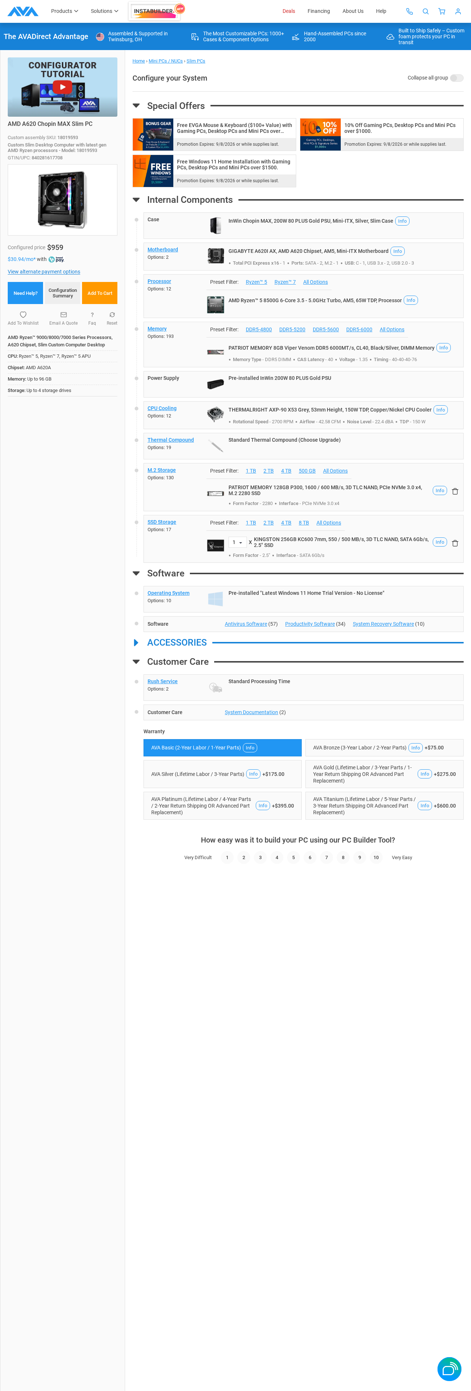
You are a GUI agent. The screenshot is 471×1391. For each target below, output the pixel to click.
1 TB (251, 471)
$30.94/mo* (22, 259)
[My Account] (458, 11)
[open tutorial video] (62, 87)
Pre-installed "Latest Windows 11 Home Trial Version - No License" (307, 593)
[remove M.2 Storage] (455, 491)
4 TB (286, 471)
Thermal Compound (171, 440)
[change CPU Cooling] (303, 415)
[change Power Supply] (303, 384)
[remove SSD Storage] (455, 543)
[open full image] (62, 200)
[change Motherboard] (303, 257)
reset (112, 323)
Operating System (169, 593)
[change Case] (303, 226)
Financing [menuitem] (319, 11)
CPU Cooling (162, 408)
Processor (159, 281)
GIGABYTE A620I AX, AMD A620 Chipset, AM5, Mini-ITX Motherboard (309, 251)
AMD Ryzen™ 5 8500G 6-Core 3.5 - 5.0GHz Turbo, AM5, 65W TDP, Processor (315, 300)
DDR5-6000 (359, 329)
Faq (92, 323)
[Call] (409, 11)
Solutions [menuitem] (101, 11)
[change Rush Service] (303, 687)
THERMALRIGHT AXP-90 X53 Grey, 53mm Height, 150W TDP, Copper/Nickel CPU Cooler (330, 410)
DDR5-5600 (326, 329)
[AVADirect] (23, 11)
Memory (157, 329)
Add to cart (100, 293)
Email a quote (63, 323)
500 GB (307, 471)
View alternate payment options (44, 272)
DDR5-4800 (259, 329)
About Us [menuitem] (353, 11)
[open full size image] (215, 225)
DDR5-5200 (292, 329)
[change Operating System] (303, 599)
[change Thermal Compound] (303, 446)
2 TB (268, 471)
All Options (315, 282)
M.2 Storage (162, 470)
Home (138, 61)
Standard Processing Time (259, 681)
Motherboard (163, 250)
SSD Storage (162, 522)
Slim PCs (196, 61)
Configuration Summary (63, 293)
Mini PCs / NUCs (166, 61)
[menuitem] (157, 11)
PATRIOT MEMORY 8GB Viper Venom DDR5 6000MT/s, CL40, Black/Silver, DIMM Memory (332, 348)
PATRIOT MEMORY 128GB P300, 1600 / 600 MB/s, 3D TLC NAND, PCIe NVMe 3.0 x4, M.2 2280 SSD (325, 490)
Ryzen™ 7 (285, 282)
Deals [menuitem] (289, 11)
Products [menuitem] (61, 11)
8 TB (304, 523)
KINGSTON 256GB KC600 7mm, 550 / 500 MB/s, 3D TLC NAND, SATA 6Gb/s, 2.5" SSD (341, 542)
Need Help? (26, 293)
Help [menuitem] (381, 11)
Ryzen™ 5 (256, 282)
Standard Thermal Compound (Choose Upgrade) (285, 440)
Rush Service (163, 681)
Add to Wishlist (23, 323)
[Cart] (441, 11)
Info (402, 221)
